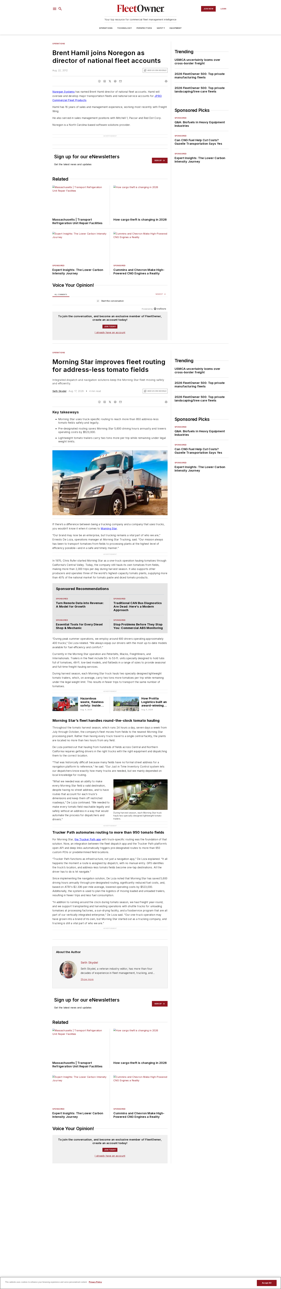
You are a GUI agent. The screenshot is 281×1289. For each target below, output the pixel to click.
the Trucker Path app (87, 834)
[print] (166, 81)
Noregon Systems (63, 91)
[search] (60, 9)
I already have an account (110, 327)
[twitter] (109, 81)
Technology (124, 28)
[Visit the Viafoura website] (160, 304)
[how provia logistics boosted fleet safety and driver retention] (126, 699)
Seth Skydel (59, 386)
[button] (54, 9)
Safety (161, 28)
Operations (106, 28)
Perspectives (144, 28)
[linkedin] (104, 81)
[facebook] (99, 81)
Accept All (266, 1283)
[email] (120, 81)
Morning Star (109, 523)
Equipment (176, 28)
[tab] (60, 289)
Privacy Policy (95, 1282)
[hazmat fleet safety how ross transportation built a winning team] (65, 699)
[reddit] (115, 81)
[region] (110, 297)
